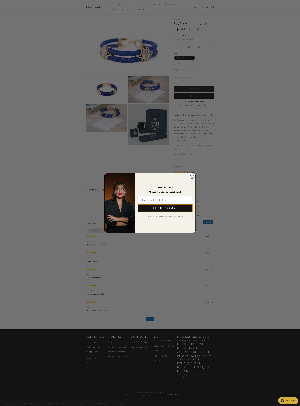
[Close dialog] (192, 177)
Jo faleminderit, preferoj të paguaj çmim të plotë (165, 216)
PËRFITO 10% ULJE (165, 208)
